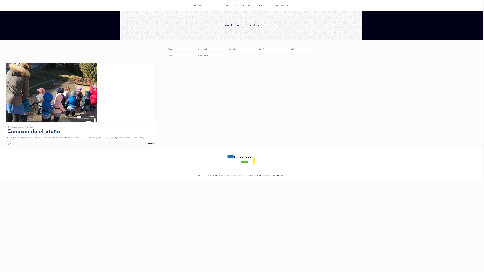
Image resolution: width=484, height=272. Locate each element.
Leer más (150, 144)
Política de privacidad (227, 175)
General (231, 49)
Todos (170, 49)
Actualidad (202, 49)
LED (282, 175)
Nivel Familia (203, 55)
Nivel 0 (261, 49)
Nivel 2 (170, 55)
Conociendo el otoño (33, 131)
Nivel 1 (291, 49)
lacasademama (16, 127)
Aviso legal (241, 175)
